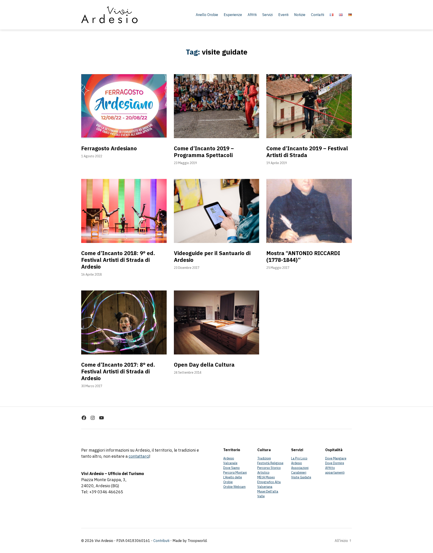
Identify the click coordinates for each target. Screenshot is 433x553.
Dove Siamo (231, 468)
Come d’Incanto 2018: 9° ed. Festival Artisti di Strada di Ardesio (118, 259)
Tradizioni (264, 458)
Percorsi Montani (235, 473)
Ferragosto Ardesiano (109, 148)
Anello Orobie (207, 15)
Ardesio (228, 458)
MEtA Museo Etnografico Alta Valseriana (269, 482)
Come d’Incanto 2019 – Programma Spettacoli (204, 152)
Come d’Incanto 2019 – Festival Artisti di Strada (307, 152)
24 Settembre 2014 (187, 372)
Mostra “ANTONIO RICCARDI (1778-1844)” (303, 256)
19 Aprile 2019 (276, 163)
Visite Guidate (301, 477)
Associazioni (300, 468)
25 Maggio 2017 (277, 268)
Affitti (252, 15)
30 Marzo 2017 (91, 386)
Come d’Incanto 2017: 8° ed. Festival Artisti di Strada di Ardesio (118, 371)
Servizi (267, 15)
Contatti (317, 15)
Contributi (161, 540)
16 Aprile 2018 (91, 274)
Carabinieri (298, 473)
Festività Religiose (270, 463)
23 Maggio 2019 (185, 163)
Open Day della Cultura (204, 364)
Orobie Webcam (234, 487)
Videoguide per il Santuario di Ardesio (212, 256)
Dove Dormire (334, 463)
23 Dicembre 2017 (186, 268)
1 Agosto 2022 (91, 156)
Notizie (299, 15)
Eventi (283, 15)
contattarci (139, 456)
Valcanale (230, 463)
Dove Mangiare (335, 458)
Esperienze (233, 15)
